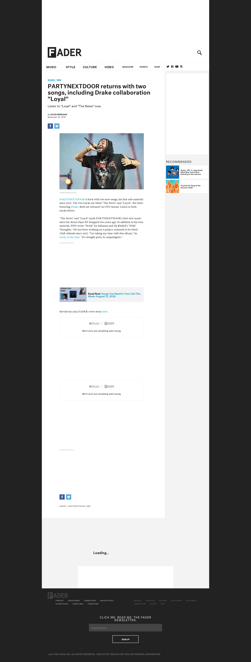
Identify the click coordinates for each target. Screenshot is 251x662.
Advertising (74, 600)
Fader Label (78, 603)
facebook (172, 67)
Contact (60, 600)
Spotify (153, 603)
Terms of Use (90, 600)
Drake (74, 206)
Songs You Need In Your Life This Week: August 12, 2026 (114, 294)
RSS (163, 603)
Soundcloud (140, 603)
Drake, (63, 506)
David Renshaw (58, 114)
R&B (59, 79)
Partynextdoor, (77, 506)
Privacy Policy (107, 600)
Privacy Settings (106, 654)
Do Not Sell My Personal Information (138, 654)
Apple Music (191, 600)
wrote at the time (69, 237)
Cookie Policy (62, 603)
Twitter (168, 67)
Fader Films (93, 603)
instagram (181, 67)
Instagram (176, 600)
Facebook (150, 600)
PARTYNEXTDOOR (72, 199)
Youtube (163, 600)
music (51, 79)
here (104, 311)
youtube (176, 67)
